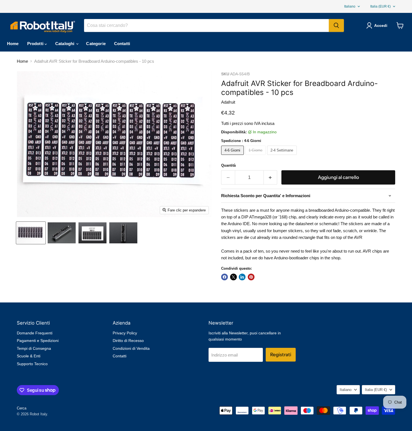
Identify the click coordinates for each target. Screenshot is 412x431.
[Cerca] (336, 25)
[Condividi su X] (233, 277)
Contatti (122, 43)
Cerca (21, 408)
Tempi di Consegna (34, 348)
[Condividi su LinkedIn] (242, 277)
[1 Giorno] (256, 156)
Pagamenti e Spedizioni (38, 340)
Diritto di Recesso (128, 340)
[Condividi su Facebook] (224, 277)
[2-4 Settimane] (282, 156)
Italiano (349, 6)
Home (13, 43)
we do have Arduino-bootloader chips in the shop (296, 257)
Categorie (95, 43)
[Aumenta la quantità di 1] (270, 177)
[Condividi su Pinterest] (251, 277)
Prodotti (36, 43)
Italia (380, 6)
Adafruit (228, 102)
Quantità (228, 165)
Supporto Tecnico (32, 364)
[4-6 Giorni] (233, 156)
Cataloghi (65, 43)
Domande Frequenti (34, 333)
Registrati (280, 354)
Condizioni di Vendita (131, 348)
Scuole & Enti (28, 356)
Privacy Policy (125, 333)
